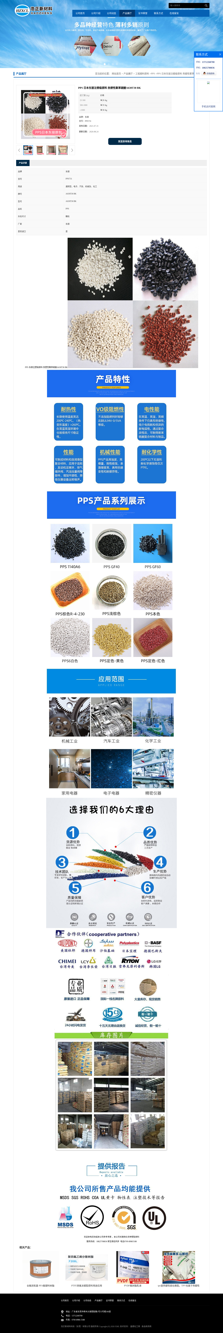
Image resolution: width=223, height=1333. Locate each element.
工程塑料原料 (142, 73)
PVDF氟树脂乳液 (132, 1285)
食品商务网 (146, 1326)
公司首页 (80, 13)
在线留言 (174, 13)
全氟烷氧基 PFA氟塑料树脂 (40, 1285)
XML (117, 1326)
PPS (153, 73)
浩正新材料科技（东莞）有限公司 (75, 1326)
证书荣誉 (142, 13)
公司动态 (111, 13)
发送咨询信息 (125, 141)
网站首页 (116, 73)
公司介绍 (95, 13)
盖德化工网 (135, 1326)
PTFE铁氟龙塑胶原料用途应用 (86, 1285)
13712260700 (77, 1316)
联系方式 (158, 13)
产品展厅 (127, 13)
